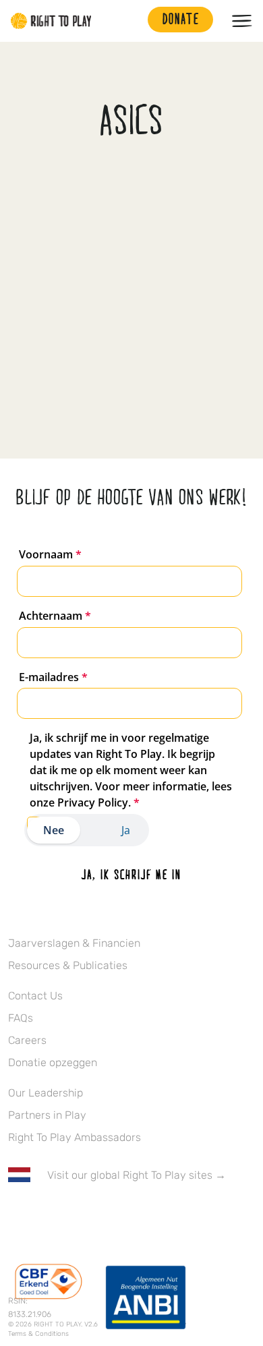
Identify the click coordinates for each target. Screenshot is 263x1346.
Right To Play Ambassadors (74, 1137)
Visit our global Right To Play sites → (136, 1175)
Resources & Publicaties (67, 965)
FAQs (20, 1018)
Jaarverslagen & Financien (74, 943)
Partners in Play (47, 1115)
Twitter (43, 1214)
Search (131, 21)
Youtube (128, 1214)
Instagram (72, 1214)
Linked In (100, 1214)
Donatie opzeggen (52, 1062)
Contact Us (35, 995)
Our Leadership (45, 1092)
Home (51, 21)
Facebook (15, 1214)
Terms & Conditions (38, 1334)
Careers (27, 1040)
